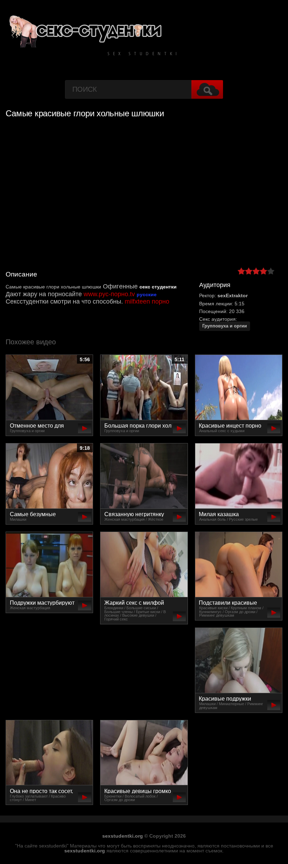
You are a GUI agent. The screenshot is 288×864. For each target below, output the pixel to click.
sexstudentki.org (122, 836)
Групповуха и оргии (224, 326)
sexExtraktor (232, 295)
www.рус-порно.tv (109, 294)
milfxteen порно (147, 301)
